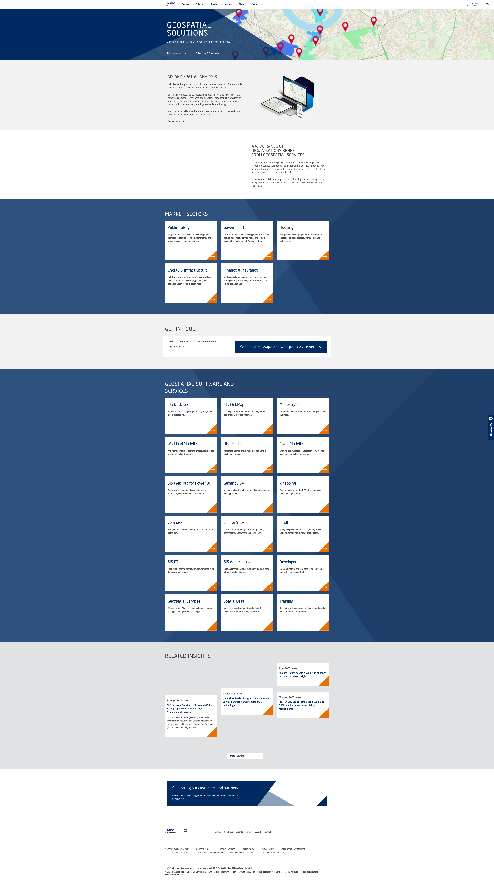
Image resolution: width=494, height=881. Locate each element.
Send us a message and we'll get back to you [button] (277, 347)
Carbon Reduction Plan (273, 852)
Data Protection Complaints (177, 852)
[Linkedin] (185, 830)
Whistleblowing (237, 852)
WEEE (253, 852)
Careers (249, 832)
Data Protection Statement (293, 849)
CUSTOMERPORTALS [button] (475, 4)
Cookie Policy (248, 849)
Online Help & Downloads (207, 53)
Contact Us (490, 429)
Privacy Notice (267, 849)
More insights (237, 755)
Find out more (174, 121)
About (258, 832)
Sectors (218, 832)
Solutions (228, 832)
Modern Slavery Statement (177, 849)
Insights (239, 832)
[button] (488, 4)
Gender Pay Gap (203, 849)
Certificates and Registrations (210, 852)
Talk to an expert (175, 53)
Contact (254, 4)
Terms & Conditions (226, 849)
